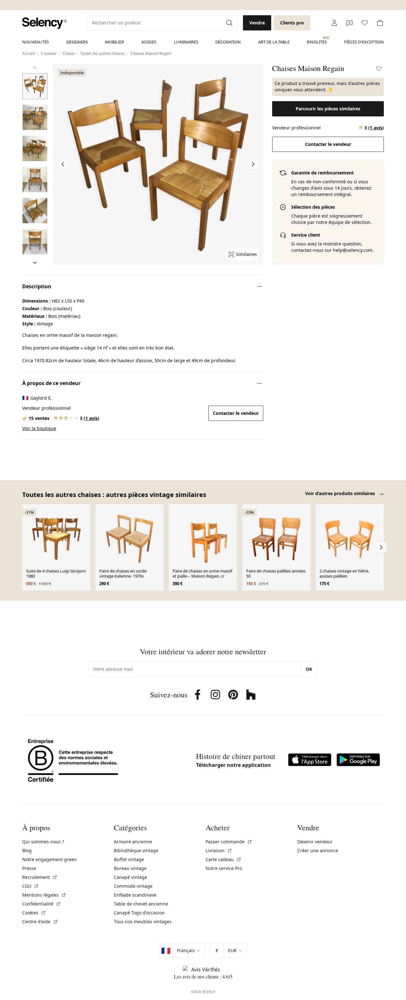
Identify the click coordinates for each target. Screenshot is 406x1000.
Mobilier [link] (114, 42)
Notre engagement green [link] (49, 859)
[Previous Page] (63, 164)
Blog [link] (27, 850)
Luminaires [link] (186, 42)
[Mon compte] (334, 23)
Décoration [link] (228, 42)
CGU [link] (30, 886)
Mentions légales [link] (44, 895)
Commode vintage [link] (133, 886)
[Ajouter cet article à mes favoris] (378, 68)
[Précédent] (35, 67)
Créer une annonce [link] (317, 850)
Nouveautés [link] (35, 42)
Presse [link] (29, 868)
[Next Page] (253, 164)
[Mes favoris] (365, 23)
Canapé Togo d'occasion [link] (139, 913)
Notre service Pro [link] (224, 868)
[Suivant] (35, 262)
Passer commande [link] (229, 842)
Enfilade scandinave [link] (135, 895)
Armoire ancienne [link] (133, 842)
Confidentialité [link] (41, 904)
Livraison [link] (219, 850)
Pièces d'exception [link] (364, 42)
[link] (44, 23)
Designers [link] (77, 42)
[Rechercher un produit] (230, 23)
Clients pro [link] (292, 23)
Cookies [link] (34, 913)
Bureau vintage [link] (130, 868)
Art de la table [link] (274, 42)
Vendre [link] (257, 23)
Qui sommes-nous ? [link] (43, 842)
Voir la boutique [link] (39, 428)
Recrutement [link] (39, 877)
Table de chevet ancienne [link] (141, 904)
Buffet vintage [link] (129, 859)
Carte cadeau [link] (223, 859)
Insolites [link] (317, 40)
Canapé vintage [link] (130, 877)
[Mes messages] (349, 23)
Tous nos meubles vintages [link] (143, 921)
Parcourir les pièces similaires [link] (328, 109)
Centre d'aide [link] (40, 921)
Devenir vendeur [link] (315, 842)
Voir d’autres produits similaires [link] (340, 493)
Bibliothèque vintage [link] (136, 850)
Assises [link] (148, 42)
